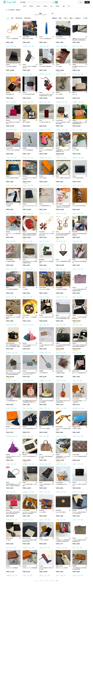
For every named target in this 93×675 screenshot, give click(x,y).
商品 (40, 13)
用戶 (53, 13)
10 (56, 580)
